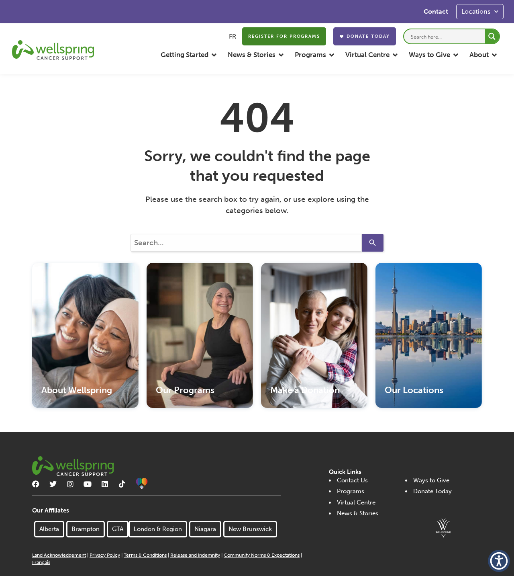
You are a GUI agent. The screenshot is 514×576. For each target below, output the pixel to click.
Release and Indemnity (195, 555)
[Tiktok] (122, 484)
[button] (189, 55)
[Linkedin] (104, 484)
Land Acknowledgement (59, 555)
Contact (436, 11)
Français (41, 562)
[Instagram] (70, 484)
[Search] (372, 243)
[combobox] (246, 243)
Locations (475, 11)
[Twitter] (53, 484)
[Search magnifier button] (492, 36)
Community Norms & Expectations (262, 555)
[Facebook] (35, 484)
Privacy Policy (105, 555)
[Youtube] (87, 484)
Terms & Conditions (145, 555)
